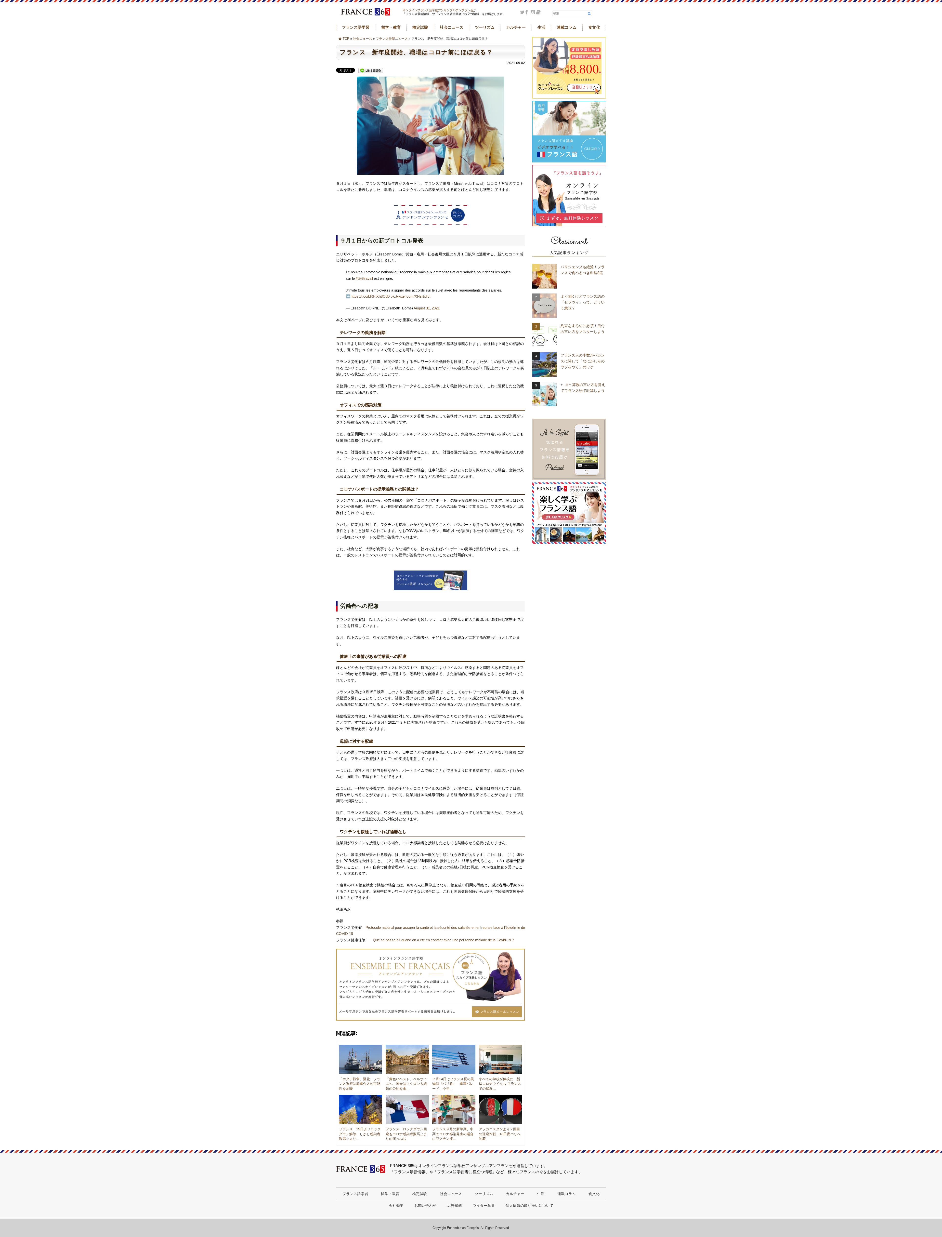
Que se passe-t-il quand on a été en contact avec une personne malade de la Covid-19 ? (443, 940)
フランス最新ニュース (392, 38)
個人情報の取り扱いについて (529, 1205)
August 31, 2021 (427, 308)
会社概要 (396, 1205)
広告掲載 (454, 1205)
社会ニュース (451, 27)
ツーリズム (485, 27)
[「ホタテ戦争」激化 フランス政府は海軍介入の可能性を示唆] (360, 1059)
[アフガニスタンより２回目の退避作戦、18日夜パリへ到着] (500, 1109)
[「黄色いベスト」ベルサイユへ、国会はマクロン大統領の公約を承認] (407, 1059)
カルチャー (516, 27)
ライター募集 (484, 1205)
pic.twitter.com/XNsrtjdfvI (411, 296)
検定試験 (420, 27)
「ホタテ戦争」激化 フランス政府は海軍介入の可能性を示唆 (359, 1084)
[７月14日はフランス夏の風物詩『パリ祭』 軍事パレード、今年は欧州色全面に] (453, 1059)
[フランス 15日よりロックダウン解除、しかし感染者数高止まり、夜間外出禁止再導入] (360, 1109)
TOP (346, 38)
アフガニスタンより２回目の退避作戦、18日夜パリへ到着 (500, 1134)
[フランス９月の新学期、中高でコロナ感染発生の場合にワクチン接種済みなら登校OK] (453, 1109)
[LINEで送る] (370, 71)
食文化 (594, 27)
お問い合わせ (425, 1205)
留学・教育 (391, 27)
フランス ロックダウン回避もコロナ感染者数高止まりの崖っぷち (406, 1134)
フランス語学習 (355, 27)
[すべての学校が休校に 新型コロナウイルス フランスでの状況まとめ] (500, 1059)
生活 (541, 27)
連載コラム (566, 27)
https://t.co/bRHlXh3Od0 (370, 296)
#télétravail (364, 278)
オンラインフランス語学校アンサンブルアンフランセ (438, 10)
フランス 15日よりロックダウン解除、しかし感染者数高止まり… (360, 1134)
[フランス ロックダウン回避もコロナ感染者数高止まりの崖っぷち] (407, 1109)
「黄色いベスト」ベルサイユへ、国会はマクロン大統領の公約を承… (406, 1084)
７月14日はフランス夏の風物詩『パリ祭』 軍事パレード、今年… (453, 1084)
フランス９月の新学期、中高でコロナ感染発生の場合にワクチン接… (452, 1134)
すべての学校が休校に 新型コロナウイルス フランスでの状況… (500, 1084)
